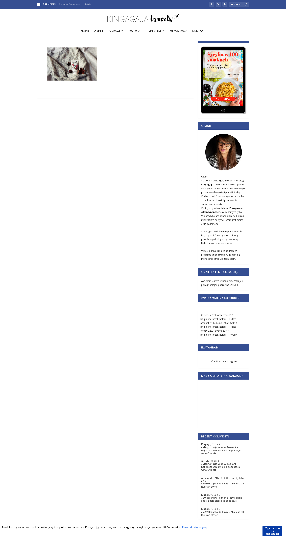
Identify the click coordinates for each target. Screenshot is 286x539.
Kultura (134, 30)
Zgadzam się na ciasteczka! (272, 531)
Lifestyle (155, 30)
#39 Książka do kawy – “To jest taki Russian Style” (223, 485)
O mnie (231, 254)
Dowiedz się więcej (194, 527)
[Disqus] (115, 150)
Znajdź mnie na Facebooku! (220, 298)
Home (85, 30)
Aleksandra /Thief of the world (219, 478)
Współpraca (178, 30)
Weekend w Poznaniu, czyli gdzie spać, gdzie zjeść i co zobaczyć (221, 499)
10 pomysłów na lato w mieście (74, 4)
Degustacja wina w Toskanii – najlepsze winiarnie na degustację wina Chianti (220, 450)
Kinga (204, 444)
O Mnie (98, 30)
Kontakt (198, 30)
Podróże (114, 30)
